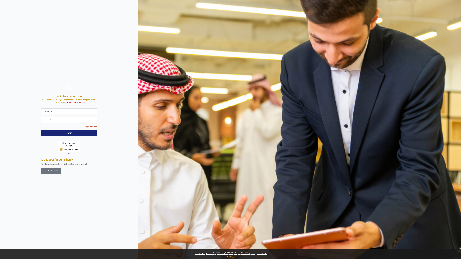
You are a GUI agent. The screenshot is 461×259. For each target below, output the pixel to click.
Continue (230, 256)
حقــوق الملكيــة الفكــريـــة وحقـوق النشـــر (242, 253)
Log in (69, 133)
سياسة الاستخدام (211, 253)
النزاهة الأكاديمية (222, 253)
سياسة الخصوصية (199, 253)
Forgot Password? (91, 126)
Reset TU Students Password (75, 102)
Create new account (51, 170)
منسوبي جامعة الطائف (71, 149)
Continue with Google (70, 144)
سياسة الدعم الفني (261, 253)
